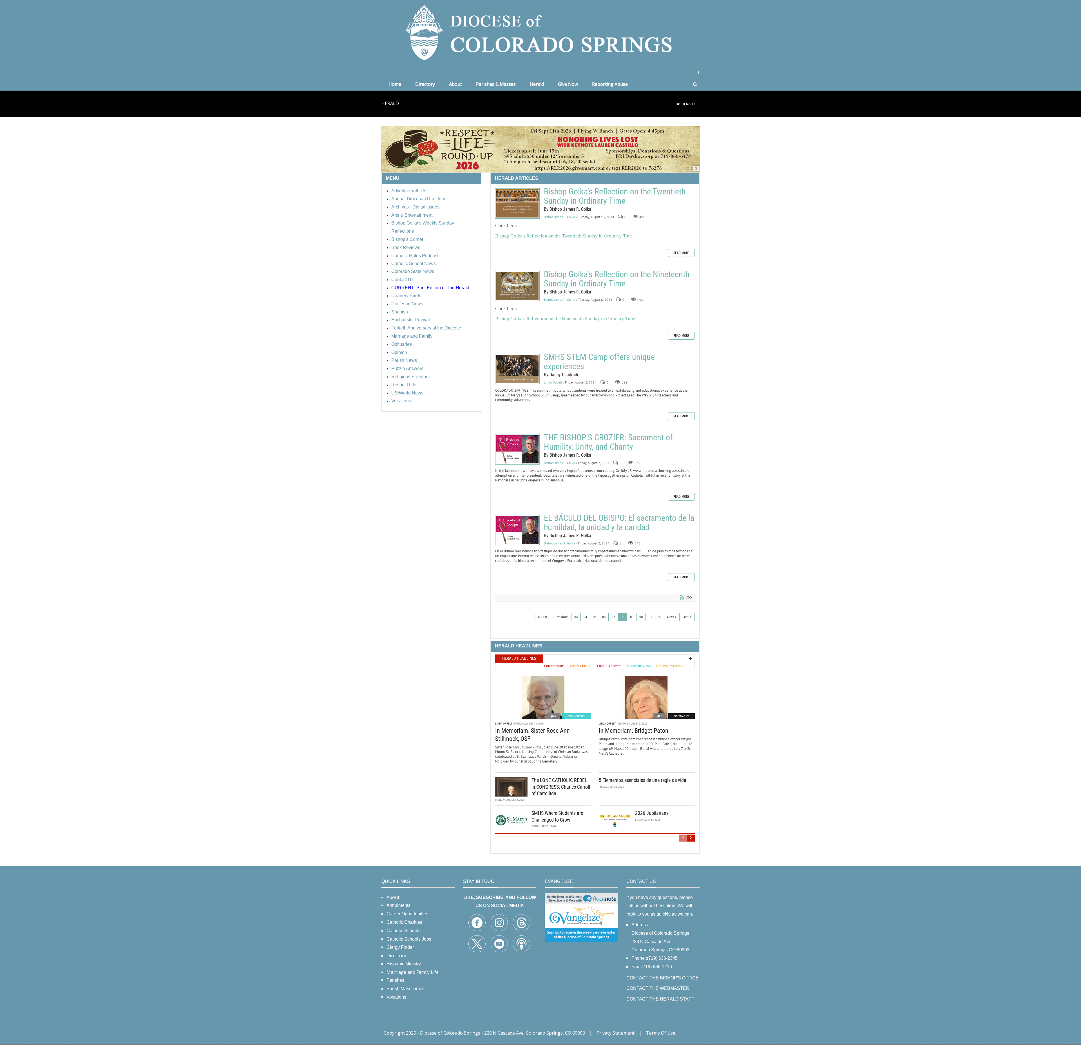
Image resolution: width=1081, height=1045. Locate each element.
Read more (681, 253)
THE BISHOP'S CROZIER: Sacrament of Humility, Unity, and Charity (517, 449)
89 (631, 617)
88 (622, 617)
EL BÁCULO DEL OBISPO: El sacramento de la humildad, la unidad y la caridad (517, 530)
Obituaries (681, 716)
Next (670, 617)
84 (585, 617)
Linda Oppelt (553, 382)
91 (650, 617)
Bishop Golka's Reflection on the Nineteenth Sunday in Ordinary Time (517, 286)
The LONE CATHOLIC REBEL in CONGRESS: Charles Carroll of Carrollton (560, 786)
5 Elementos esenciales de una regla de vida (642, 780)
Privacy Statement (616, 1033)
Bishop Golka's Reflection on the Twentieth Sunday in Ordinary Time (517, 203)
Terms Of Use (660, 1033)
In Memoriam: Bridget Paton (633, 730)
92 (659, 617)
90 (641, 617)
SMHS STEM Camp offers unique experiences (517, 369)
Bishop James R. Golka (559, 217)
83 (576, 617)
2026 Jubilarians (652, 813)
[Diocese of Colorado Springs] (540, 31)
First (544, 617)
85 (594, 617)
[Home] (678, 103)
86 (604, 617)
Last (685, 617)
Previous (562, 617)
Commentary (576, 716)
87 (613, 617)
